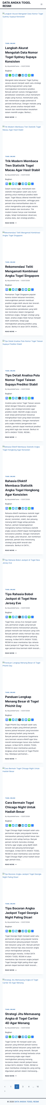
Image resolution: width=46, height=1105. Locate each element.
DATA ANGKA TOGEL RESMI (26, 1102)
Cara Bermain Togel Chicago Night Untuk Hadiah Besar (20, 807)
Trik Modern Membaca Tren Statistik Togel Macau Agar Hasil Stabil (22, 165)
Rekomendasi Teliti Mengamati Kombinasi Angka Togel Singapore (22, 271)
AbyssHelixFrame (13, 66)
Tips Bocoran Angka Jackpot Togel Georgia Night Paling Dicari (21, 912)
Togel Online (10, 43)
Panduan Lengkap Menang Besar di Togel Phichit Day (22, 701)
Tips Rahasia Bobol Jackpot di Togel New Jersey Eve (21, 598)
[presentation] (23, 26)
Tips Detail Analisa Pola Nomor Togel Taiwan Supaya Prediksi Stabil (22, 380)
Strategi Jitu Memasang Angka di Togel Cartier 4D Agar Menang (22, 1018)
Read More (11, 117)
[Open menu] (41, 4)
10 (38, 1087)
